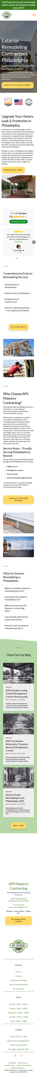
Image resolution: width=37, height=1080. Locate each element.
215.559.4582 (19, 905)
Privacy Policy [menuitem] (22, 1063)
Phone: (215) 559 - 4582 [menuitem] (18, 1036)
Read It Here (18, 826)
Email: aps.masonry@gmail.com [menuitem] (18, 1041)
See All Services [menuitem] (18, 989)
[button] (33, 15)
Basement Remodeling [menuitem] (18, 980)
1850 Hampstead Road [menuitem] (18, 1045)
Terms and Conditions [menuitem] (24, 1065)
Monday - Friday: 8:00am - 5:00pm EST (18, 912)
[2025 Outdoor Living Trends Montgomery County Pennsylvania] (18, 673)
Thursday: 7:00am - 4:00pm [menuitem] (18, 1017)
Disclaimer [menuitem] (12, 1063)
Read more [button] (18, 242)
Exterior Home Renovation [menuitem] (18, 984)
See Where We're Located (19, 920)
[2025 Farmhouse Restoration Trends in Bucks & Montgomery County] (18, 724)
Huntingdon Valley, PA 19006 (18, 901)
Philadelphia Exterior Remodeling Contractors (18, 893)
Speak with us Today (13, 170)
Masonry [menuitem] (18, 972)
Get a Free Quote (18, 327)
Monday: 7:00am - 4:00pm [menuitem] (18, 1004)
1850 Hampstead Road (18, 899)
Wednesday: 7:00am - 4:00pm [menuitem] (18, 1013)
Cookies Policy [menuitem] (9, 1065)
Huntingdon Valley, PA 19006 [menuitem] (18, 1049)
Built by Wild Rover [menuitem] (18, 1068)
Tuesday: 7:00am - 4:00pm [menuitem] (18, 1008)
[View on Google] (18, 246)
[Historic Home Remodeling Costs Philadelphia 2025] (18, 777)
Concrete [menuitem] (18, 976)
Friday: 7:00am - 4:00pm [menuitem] (18, 1021)
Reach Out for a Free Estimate (17, 85)
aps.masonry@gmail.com (19, 907)
